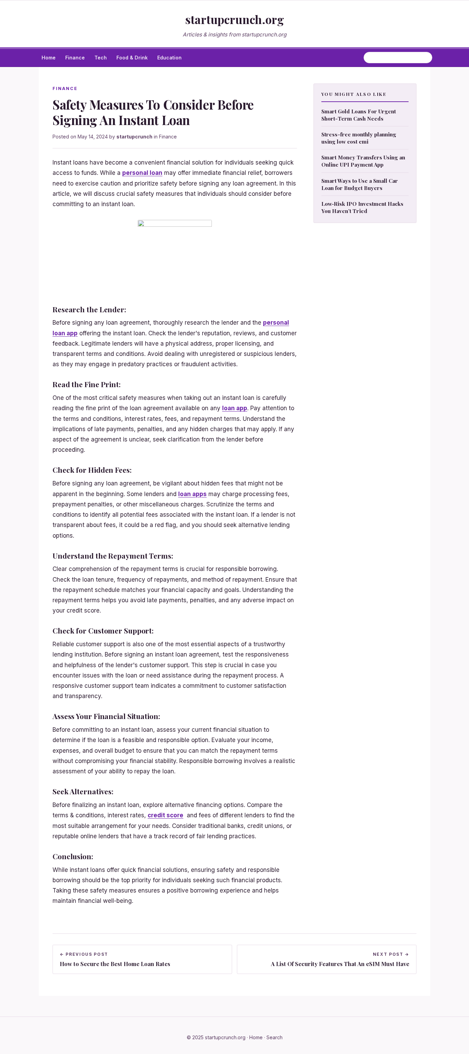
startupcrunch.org (234, 19)
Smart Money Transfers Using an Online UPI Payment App (363, 161)
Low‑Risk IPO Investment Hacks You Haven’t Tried (362, 207)
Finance (75, 57)
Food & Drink (132, 57)
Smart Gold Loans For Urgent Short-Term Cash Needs (358, 114)
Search (274, 1037)
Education (169, 57)
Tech (100, 57)
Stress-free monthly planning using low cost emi (358, 138)
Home (49, 57)
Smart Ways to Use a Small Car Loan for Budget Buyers (359, 184)
